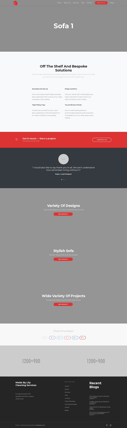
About (67, 389)
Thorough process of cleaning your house (99, 396)
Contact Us (102, 140)
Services (76, 3)
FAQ (82, 3)
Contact (89, 3)
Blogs (112, 3)
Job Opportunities (71, 404)
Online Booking (70, 401)
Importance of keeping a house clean (99, 407)
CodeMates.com (40, 425)
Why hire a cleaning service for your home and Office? (99, 412)
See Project (63, 214)
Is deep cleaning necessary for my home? (99, 402)
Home (59, 3)
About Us (67, 3)
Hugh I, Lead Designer (63, 174)
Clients (67, 407)
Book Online (101, 3)
